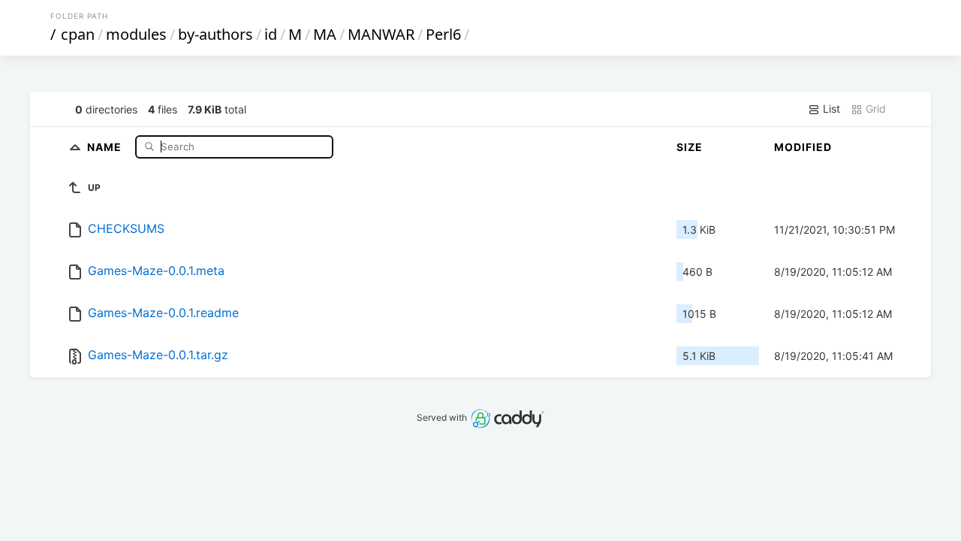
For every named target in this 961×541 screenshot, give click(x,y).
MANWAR (381, 34)
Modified (803, 147)
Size (689, 147)
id (270, 34)
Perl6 (443, 34)
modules (136, 34)
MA (324, 34)
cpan (78, 34)
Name (106, 146)
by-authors (215, 34)
